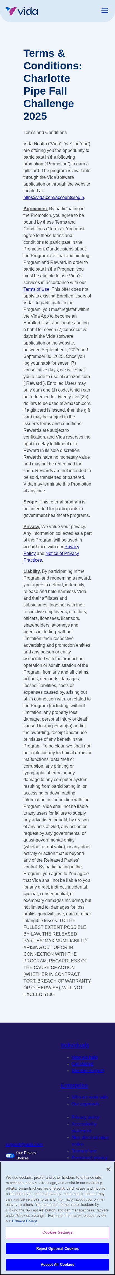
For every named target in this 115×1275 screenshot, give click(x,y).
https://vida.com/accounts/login (53, 197)
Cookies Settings (57, 1232)
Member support (88, 1070)
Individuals (75, 1045)
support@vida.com (24, 1144)
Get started (82, 1063)
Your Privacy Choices (26, 1156)
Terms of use (84, 1151)
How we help (85, 1057)
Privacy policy (85, 1117)
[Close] (108, 1169)
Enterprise (74, 1085)
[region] (57, 1218)
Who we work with (90, 1097)
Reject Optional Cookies (57, 1248)
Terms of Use (36, 289)
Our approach (85, 1103)
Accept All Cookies (57, 1264)
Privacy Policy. (25, 1221)
